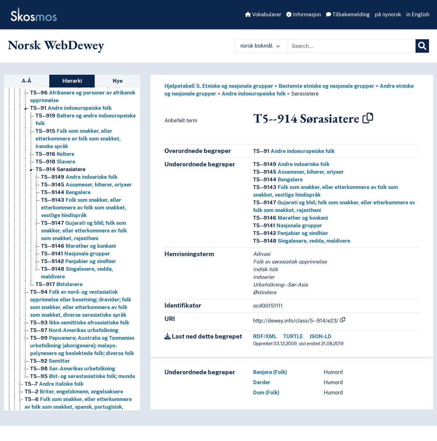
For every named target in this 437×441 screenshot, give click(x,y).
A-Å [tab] (26, 81)
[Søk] (422, 46)
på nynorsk (388, 14)
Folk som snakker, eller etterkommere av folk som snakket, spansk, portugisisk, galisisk (78, 407)
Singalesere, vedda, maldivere (301, 241)
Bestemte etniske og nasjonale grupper (326, 86)
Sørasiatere (60, 169)
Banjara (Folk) (270, 372)
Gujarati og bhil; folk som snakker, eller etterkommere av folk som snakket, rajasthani (84, 230)
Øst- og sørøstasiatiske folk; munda (82, 376)
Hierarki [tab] (72, 81)
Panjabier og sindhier (78, 261)
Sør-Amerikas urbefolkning (72, 369)
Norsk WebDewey (56, 44)
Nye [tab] (118, 81)
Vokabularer (266, 14)
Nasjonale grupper (75, 254)
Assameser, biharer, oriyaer (86, 185)
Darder (261, 382)
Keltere (55, 154)
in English (417, 14)
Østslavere (59, 284)
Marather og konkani (78, 246)
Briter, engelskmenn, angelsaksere (74, 392)
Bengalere (66, 192)
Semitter (50, 361)
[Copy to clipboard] (368, 118)
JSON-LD (320, 336)
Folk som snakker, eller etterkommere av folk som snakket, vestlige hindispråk (83, 207)
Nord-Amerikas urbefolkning (74, 330)
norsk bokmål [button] (257, 46)
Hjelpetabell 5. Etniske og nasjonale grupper (218, 86)
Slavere (55, 162)
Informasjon (306, 14)
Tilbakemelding (350, 14)
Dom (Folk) (266, 393)
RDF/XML (265, 336)
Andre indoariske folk (79, 177)
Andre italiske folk (54, 384)
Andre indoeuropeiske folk (71, 108)
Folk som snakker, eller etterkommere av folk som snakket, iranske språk (78, 138)
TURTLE (293, 336)
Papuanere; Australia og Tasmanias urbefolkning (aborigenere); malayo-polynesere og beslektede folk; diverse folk (82, 345)
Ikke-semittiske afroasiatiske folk (79, 323)
